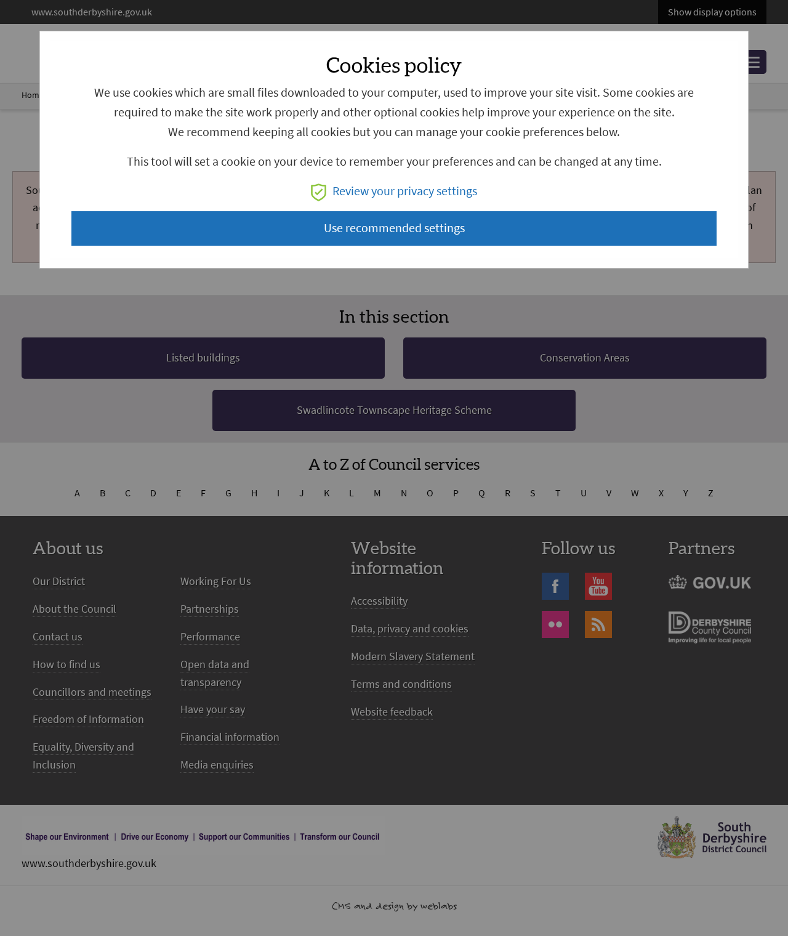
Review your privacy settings (404, 191)
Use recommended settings (394, 228)
